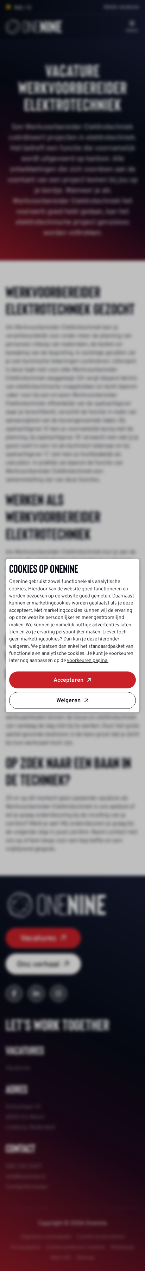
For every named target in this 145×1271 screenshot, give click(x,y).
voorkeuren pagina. (87, 660)
